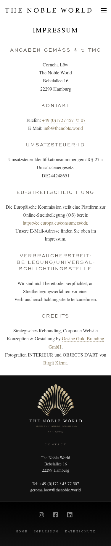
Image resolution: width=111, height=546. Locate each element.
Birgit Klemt (55, 362)
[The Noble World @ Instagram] (41, 515)
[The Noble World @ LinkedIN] (70, 515)
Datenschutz (80, 531)
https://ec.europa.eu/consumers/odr (55, 223)
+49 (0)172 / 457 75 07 (64, 120)
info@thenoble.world (63, 128)
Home (22, 531)
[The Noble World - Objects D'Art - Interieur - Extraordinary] (48, 10)
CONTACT (56, 444)
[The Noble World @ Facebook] (56, 515)
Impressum (55, 30)
